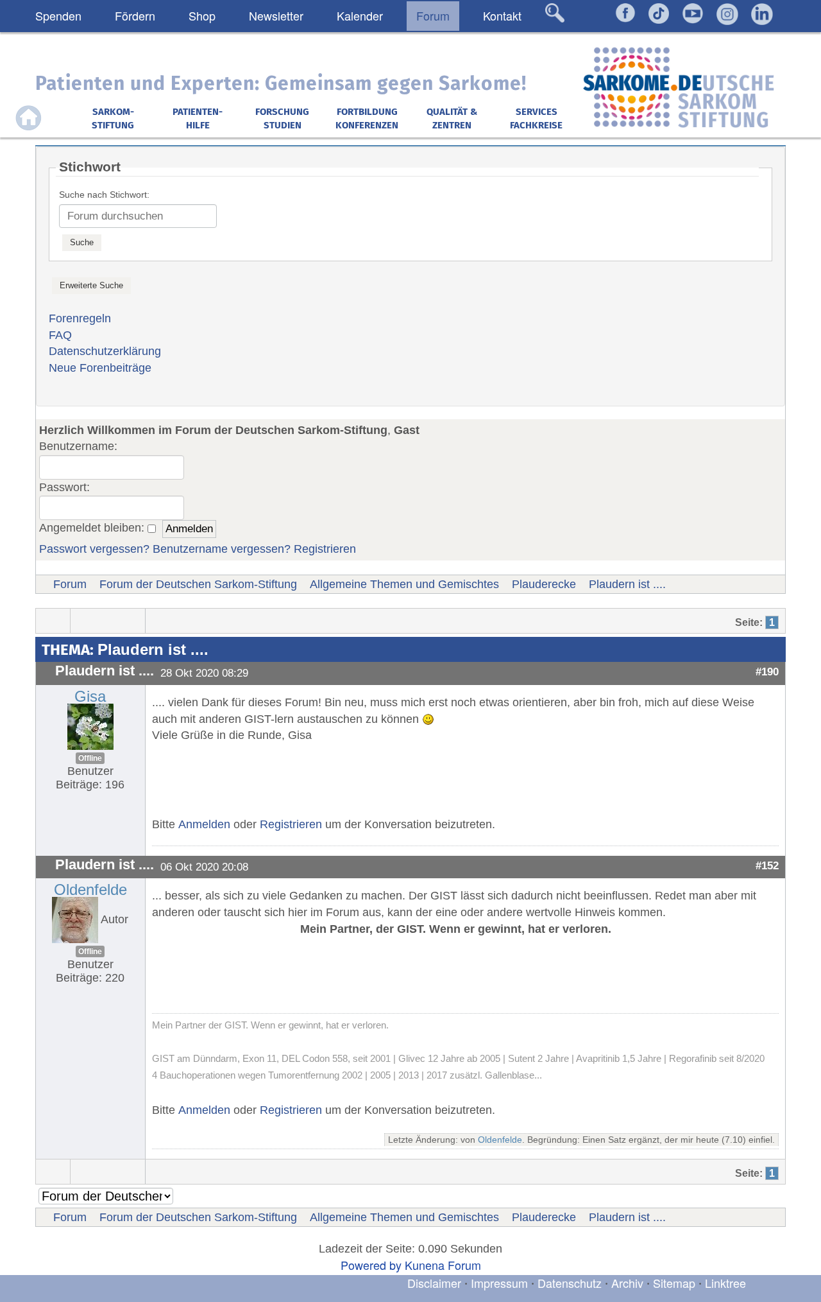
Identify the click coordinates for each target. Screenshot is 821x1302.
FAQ (60, 335)
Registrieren (325, 548)
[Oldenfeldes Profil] (75, 919)
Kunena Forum (443, 1264)
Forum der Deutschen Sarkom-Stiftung (198, 584)
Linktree (725, 1282)
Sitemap (674, 1282)
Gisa (90, 696)
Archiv (627, 1282)
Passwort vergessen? (94, 548)
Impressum (499, 1282)
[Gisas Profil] (90, 726)
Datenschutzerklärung (105, 351)
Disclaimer (434, 1282)
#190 (767, 671)
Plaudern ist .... (627, 584)
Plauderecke (544, 584)
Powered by (371, 1264)
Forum (70, 584)
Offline (90, 758)
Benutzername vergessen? (222, 548)
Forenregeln (80, 318)
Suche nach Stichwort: (104, 194)
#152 (767, 865)
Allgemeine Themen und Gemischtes (404, 584)
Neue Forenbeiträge (100, 367)
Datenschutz (571, 1282)
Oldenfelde (90, 889)
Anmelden (204, 824)
